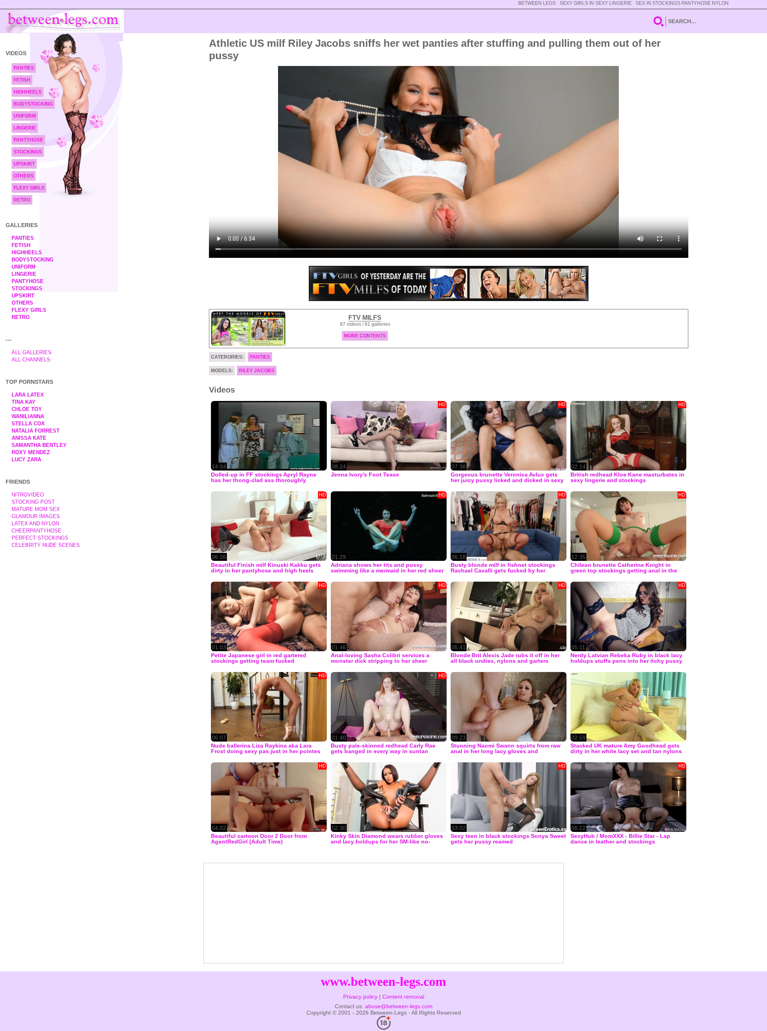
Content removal (403, 996)
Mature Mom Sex (36, 509)
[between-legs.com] (65, 21)
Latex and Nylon (35, 523)
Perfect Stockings (40, 538)
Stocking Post (33, 502)
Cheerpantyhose (37, 531)
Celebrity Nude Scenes (46, 545)
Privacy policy (360, 996)
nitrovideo (28, 495)
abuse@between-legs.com (399, 1006)
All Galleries (32, 352)
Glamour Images (36, 516)
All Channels (31, 360)
